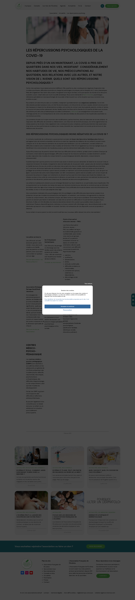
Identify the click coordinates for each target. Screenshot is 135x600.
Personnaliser (67, 310)
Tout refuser (88, 283)
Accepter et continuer (67, 306)
